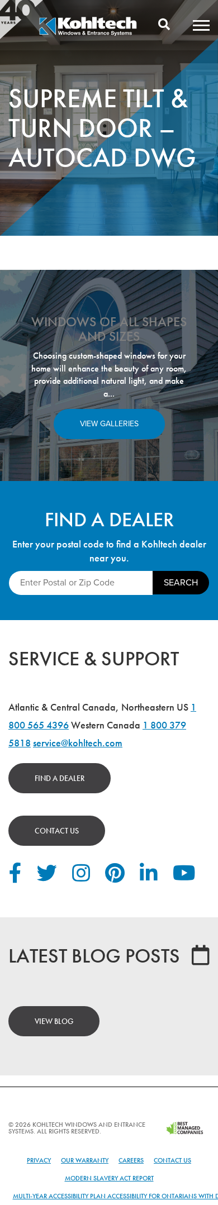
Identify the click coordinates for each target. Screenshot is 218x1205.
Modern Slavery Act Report (109, 1178)
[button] (201, 25)
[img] (87, 34)
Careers (131, 1160)
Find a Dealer (59, 778)
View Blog (54, 1021)
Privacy (39, 1160)
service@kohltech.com (77, 742)
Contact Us (57, 831)
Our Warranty (84, 1160)
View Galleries (109, 423)
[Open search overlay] (164, 25)
